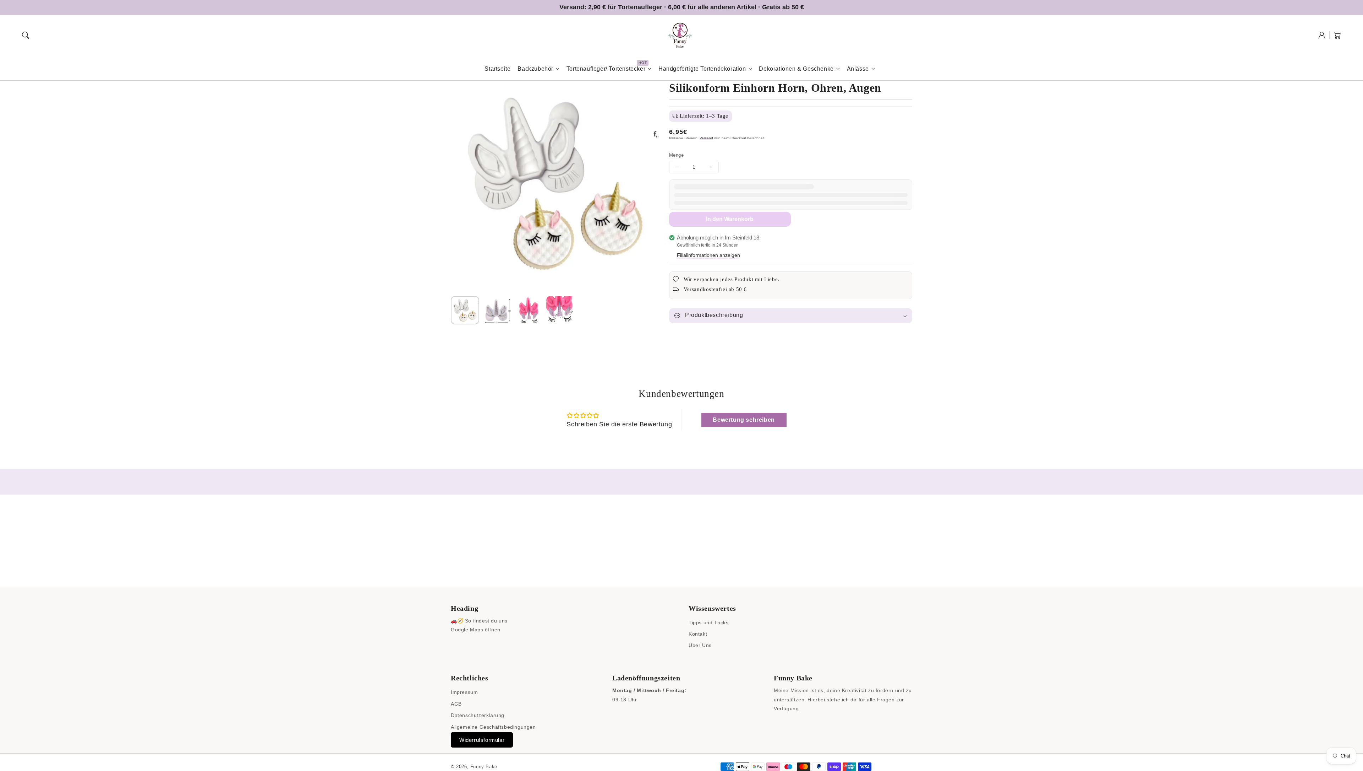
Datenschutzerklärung (477, 715)
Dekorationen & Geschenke (796, 69)
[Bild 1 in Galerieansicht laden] (465, 310)
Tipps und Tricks (709, 622)
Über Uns (700, 645)
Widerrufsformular (481, 740)
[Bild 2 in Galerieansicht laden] (497, 310)
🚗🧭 (457, 621)
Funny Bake (483, 766)
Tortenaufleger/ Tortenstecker (605, 69)
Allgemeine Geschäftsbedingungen (493, 727)
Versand (706, 138)
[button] (25, 35)
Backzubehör (535, 69)
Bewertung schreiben (743, 420)
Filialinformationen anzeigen (708, 255)
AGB (456, 704)
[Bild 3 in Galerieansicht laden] (529, 310)
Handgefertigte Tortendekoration (702, 69)
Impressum (464, 692)
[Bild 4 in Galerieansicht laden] (560, 310)
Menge (676, 155)
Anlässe (858, 69)
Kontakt (698, 634)
